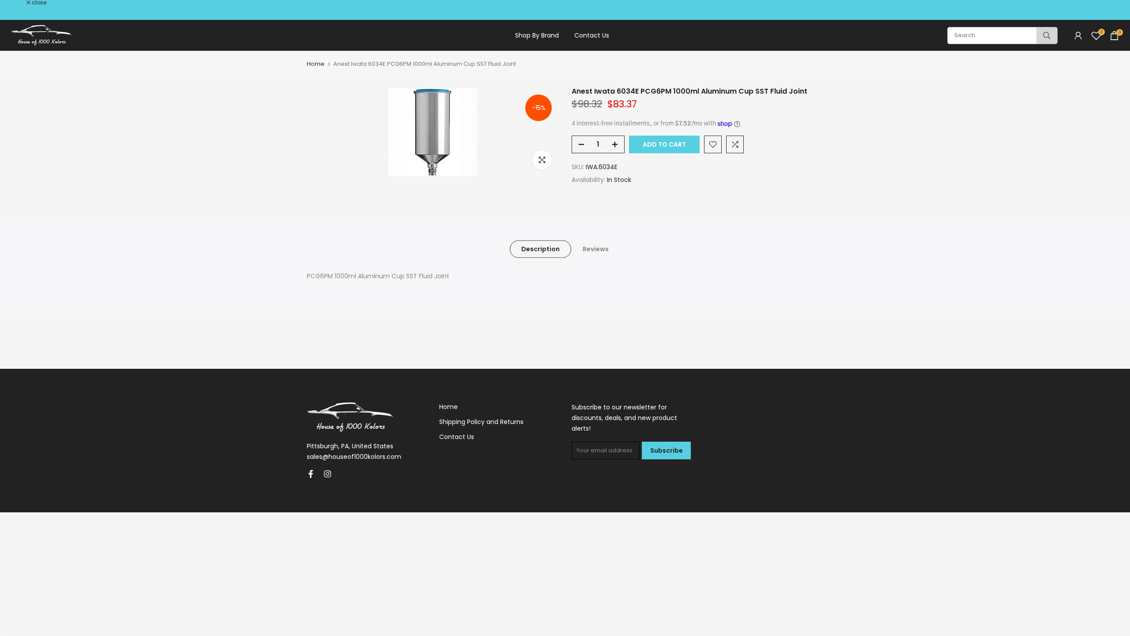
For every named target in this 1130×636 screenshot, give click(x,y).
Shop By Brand (537, 35)
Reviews (596, 249)
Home (315, 64)
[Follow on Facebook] (311, 474)
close (18, 2)
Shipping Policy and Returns (481, 421)
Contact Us (591, 35)
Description (540, 249)
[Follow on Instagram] (327, 474)
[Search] (1046, 35)
